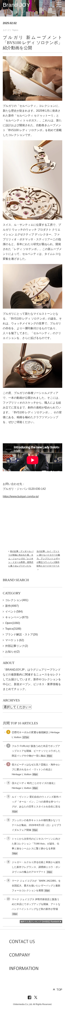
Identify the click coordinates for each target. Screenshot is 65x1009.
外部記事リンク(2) (16, 645)
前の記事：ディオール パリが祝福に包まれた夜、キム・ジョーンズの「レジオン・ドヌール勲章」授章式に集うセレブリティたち (20, 558)
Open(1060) (12, 623)
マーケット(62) (14, 640)
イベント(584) (14, 611)
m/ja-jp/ (34, 496)
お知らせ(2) (12, 651)
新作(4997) (12, 605)
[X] (35, 997)
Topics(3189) (13, 628)
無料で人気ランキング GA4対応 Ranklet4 (39, 921)
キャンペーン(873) (16, 617)
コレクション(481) (16, 600)
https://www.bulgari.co (16, 496)
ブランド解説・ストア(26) (21, 634)
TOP (59, 989)
